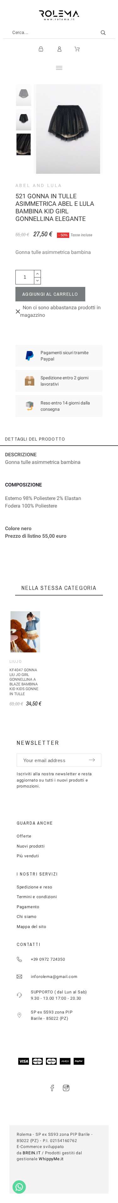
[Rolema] (59, 15)
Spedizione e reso (34, 887)
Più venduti (28, 856)
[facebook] (52, 1088)
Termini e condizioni (37, 896)
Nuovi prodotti (31, 846)
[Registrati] (40, 49)
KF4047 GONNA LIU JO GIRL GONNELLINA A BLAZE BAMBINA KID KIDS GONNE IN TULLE (23, 682)
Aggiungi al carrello (50, 294)
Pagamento (28, 906)
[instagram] (66, 1088)
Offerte (24, 836)
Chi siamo (27, 916)
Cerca (107, 32)
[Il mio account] (59, 49)
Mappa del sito (31, 926)
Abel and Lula (38, 185)
